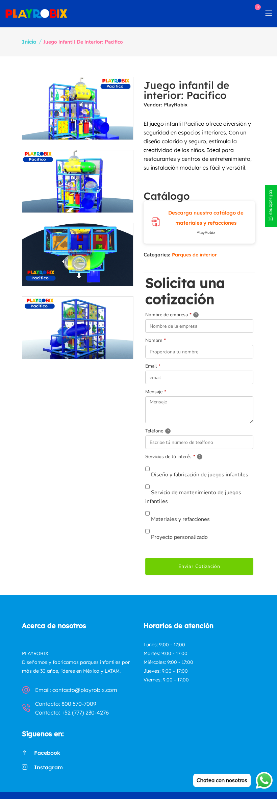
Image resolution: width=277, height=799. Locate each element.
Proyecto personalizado (179, 537)
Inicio (29, 42)
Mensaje (155, 392)
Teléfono (165, 430)
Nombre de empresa (179, 314)
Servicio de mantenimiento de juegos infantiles (193, 497)
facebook (47, 752)
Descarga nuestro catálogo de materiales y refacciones (206, 217)
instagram (48, 767)
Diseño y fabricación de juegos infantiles (199, 474)
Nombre (155, 340)
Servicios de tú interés (181, 456)
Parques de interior (194, 255)
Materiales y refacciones (180, 519)
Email (152, 366)
